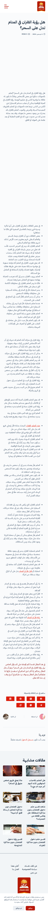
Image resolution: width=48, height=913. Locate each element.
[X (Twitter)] (31, 699)
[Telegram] (41, 705)
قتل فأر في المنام (25, 571)
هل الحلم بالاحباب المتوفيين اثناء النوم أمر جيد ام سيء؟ (36, 783)
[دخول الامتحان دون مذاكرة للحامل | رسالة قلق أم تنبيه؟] (12, 797)
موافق (30, 908)
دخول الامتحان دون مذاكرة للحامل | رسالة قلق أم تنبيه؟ (12, 809)
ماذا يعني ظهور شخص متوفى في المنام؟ (12, 782)
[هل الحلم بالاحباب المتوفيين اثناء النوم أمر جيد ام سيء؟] (35, 770)
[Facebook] (41, 699)
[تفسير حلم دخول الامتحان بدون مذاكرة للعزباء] (35, 829)
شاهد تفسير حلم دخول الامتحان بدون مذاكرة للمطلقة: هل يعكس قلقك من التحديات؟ (36, 813)
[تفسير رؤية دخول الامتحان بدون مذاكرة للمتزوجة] (12, 829)
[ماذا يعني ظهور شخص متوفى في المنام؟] (12, 770)
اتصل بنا (15, 869)
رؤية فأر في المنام (33, 617)
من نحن (33, 872)
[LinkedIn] (10, 699)
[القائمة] (6, 6)
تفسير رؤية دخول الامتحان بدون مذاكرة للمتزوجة (13, 842)
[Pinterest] (20, 699)
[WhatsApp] (31, 705)
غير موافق (19, 908)
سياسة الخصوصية (29, 869)
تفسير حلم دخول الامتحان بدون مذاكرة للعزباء (36, 842)
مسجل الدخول (27, 739)
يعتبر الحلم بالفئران (33, 425)
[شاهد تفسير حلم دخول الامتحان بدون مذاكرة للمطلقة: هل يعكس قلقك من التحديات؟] (35, 797)
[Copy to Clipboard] (20, 705)
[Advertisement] (24, 64)
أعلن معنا (15, 865)
